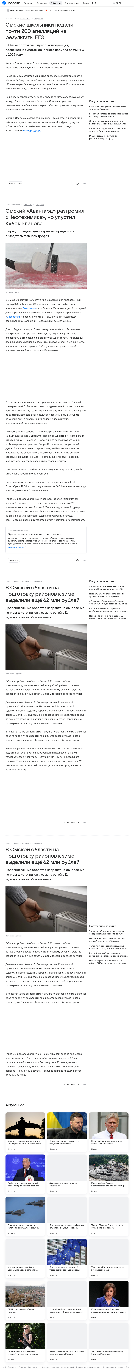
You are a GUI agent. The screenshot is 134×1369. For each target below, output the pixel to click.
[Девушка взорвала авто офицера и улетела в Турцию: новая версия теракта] (67, 1216)
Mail (4, 1367)
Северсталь (14, 316)
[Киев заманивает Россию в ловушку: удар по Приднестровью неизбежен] (109, 1300)
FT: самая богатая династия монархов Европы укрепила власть (108, 115)
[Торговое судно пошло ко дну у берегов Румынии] (109, 1342)
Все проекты (32, 1367)
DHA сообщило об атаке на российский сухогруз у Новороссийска (103, 137)
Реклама (22, 1367)
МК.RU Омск (25, 18)
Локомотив (29, 308)
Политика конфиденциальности (88, 1367)
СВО (50, 10)
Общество (38, 18)
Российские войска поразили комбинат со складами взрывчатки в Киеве (107, 609)
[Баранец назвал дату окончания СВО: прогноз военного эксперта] (25, 1132)
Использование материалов (113, 1367)
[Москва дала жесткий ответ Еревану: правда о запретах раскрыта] (25, 1258)
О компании (12, 1367)
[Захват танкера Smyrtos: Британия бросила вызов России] (67, 1342)
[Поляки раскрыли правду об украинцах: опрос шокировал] (67, 1258)
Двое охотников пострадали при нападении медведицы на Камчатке (107, 122)
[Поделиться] (77, 184)
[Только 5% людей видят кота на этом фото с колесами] (109, 1216)
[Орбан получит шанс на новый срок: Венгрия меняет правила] (25, 1174)
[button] (46, 266)
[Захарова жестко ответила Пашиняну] (67, 1174)
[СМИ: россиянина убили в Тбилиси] (25, 1300)
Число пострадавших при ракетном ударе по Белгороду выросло (107, 129)
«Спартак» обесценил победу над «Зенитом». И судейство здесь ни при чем (108, 602)
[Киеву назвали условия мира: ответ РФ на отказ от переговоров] (109, 1132)
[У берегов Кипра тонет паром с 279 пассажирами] (109, 1258)
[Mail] (4, 3)
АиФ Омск (28, 205)
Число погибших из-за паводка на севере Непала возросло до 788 (106, 587)
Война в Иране (35, 10)
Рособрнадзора (32, 130)
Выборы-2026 (16, 10)
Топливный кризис (67, 10)
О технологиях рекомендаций (62, 1367)
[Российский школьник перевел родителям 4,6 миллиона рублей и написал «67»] (67, 1300)
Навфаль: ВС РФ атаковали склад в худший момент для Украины (107, 595)
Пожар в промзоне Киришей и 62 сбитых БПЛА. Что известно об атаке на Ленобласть (108, 617)
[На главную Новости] (13, 3)
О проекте (45, 1367)
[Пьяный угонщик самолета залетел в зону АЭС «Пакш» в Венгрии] (25, 1216)
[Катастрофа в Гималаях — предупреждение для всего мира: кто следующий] (109, 1174)
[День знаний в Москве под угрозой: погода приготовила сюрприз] (25, 1342)
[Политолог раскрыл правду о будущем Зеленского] (67, 1132)
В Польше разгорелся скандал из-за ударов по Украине (107, 107)
